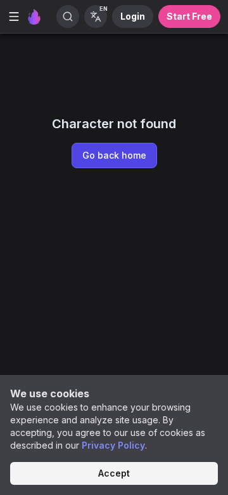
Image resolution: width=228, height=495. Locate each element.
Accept (114, 473)
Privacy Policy (113, 445)
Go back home (114, 155)
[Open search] (67, 16)
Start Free (189, 16)
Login (132, 16)
